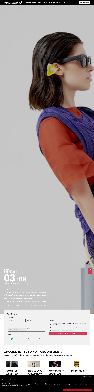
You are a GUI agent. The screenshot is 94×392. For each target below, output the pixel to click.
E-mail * (10, 325)
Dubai (57, 2)
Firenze (34, 2)
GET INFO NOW (84, 2)
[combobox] (17, 329)
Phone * (28, 328)
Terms (58, 323)
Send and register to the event (67, 333)
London (45, 2)
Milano (28, 2)
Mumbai (51, 2)
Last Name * (30, 320)
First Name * (11, 320)
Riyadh (63, 2)
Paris (39, 2)
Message (52, 320)
